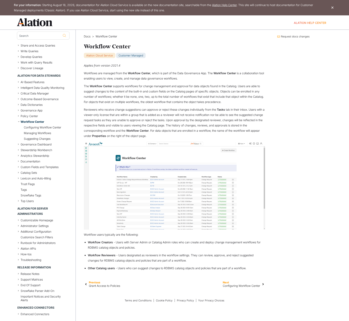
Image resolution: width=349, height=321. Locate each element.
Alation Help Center (224, 5)
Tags (24, 189)
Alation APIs (28, 248)
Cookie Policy (164, 300)
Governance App (31, 110)
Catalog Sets (29, 172)
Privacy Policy (185, 300)
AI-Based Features (32, 82)
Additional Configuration (36, 231)
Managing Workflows (37, 133)
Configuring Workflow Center (42, 127)
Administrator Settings (35, 226)
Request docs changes (295, 36)
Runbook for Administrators (38, 243)
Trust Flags (28, 184)
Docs (87, 36)
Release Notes (30, 273)
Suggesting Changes (37, 138)
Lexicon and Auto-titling (36, 178)
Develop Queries (31, 56)
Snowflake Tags (31, 195)
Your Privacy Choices (211, 300)
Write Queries (29, 51)
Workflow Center (32, 121)
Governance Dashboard (36, 144)
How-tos (26, 254)
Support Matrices (32, 279)
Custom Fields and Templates (40, 167)
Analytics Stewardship (35, 155)
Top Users (27, 201)
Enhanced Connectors (35, 314)
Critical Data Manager (35, 93)
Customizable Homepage (37, 220)
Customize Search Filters (37, 237)
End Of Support (30, 285)
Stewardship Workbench (36, 150)
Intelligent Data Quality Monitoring (42, 87)
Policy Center (29, 116)
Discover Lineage (32, 68)
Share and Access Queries (38, 45)
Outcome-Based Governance (40, 99)
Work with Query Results (36, 62)
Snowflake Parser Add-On (37, 290)
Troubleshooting (31, 260)
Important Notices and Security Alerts (41, 298)
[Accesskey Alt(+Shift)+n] (263, 284)
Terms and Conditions (138, 300)
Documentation (30, 161)
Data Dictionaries (32, 104)
